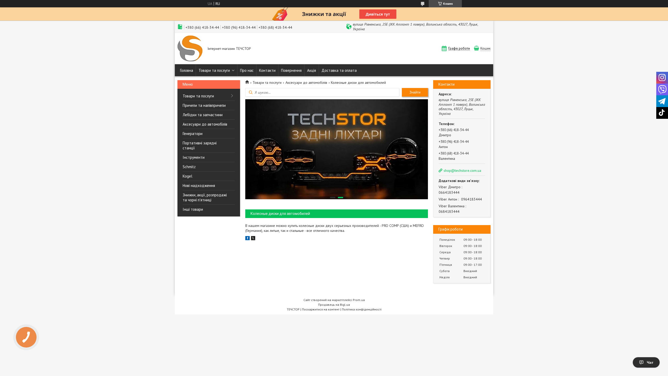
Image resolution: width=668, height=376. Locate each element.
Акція (311, 70)
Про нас (247, 70)
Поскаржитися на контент (320, 309)
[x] (253, 239)
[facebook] (247, 239)
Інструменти (194, 157)
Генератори (192, 133)
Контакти (267, 70)
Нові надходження (199, 185)
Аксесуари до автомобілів (205, 124)
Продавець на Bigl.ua (334, 305)
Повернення (291, 70)
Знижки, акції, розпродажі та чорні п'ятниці (205, 197)
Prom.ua (359, 300)
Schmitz (189, 166)
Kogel (187, 176)
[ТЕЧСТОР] (189, 49)
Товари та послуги (214, 70)
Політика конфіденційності (361, 309)
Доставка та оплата (339, 70)
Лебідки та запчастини (203, 114)
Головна (186, 70)
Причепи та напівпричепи (204, 105)
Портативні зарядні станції (200, 145)
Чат (650, 362)
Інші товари (193, 209)
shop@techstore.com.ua (462, 170)
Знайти (414, 92)
